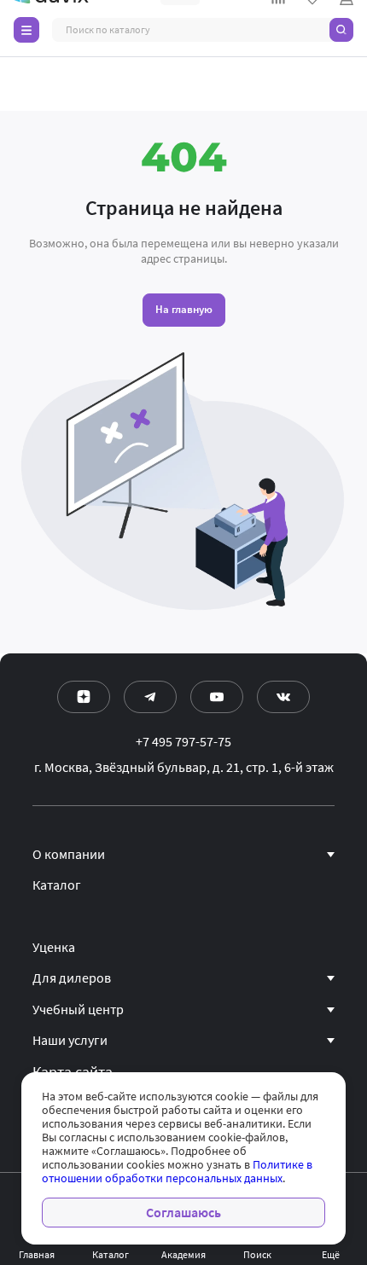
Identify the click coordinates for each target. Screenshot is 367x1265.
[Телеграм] (150, 697)
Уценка (53, 947)
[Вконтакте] (283, 697)
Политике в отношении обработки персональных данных (177, 1171)
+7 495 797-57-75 (183, 742)
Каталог (56, 885)
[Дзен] (83, 697)
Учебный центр (78, 1009)
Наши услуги (70, 1040)
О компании (68, 854)
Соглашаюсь (183, 1212)
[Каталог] (26, 30)
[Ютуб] (216, 697)
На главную (184, 309)
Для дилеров (71, 978)
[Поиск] (341, 30)
